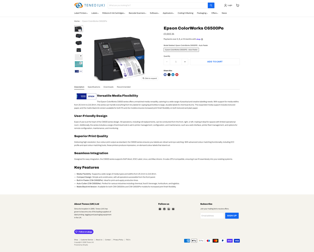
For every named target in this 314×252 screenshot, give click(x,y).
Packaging (202, 13)
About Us (99, 240)
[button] (228, 5)
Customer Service (87, 240)
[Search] (211, 5)
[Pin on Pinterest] (176, 74)
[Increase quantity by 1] (185, 61)
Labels (94, 13)
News (224, 13)
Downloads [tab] (108, 87)
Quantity (167, 56)
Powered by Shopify (81, 245)
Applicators (168, 13)
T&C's (128, 240)
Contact (108, 240)
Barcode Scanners (137, 13)
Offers (214, 13)
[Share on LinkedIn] (172, 74)
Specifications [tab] (94, 87)
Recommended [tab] (124, 87)
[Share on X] (169, 74)
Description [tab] (79, 87)
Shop (76, 240)
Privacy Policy (118, 240)
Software (154, 13)
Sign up (232, 216)
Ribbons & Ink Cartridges (113, 13)
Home (77, 21)
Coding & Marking (185, 13)
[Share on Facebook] (165, 74)
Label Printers (80, 13)
